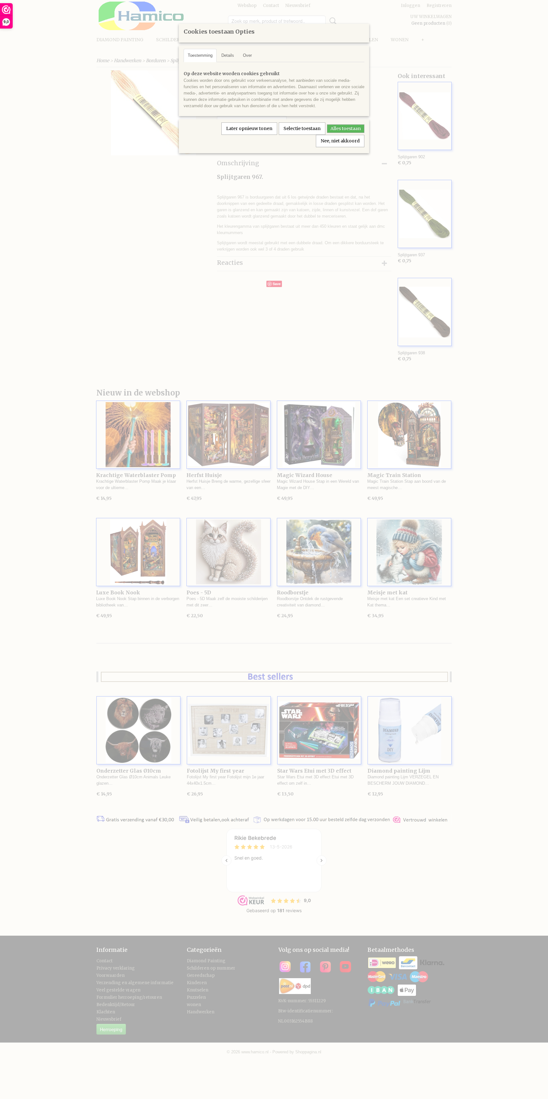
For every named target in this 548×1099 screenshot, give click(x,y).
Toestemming (200, 55)
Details (227, 55)
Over (247, 55)
